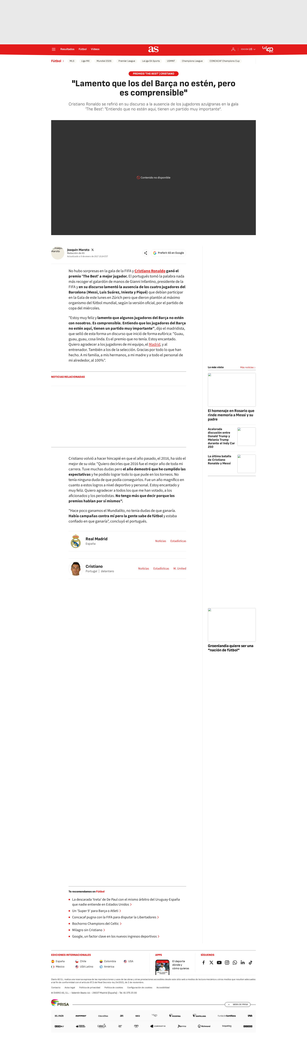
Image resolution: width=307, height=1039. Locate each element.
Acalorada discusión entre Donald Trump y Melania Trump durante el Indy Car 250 (221, 438)
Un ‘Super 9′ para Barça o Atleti (95, 910)
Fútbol (83, 49)
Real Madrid (96, 539)
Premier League (127, 60)
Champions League (192, 60)
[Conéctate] (233, 49)
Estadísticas (178, 541)
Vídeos (95, 49)
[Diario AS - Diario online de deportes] (153, 49)
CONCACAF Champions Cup (225, 60)
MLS (72, 60)
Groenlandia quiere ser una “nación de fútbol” (230, 648)
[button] (145, 253)
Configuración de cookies (139, 987)
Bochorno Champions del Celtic (95, 923)
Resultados (67, 49)
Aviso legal (70, 987)
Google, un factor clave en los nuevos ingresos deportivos (114, 936)
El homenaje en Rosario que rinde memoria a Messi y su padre (231, 415)
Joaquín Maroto (78, 250)
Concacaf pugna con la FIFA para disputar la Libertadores (114, 917)
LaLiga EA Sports (151, 60)
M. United (179, 568)
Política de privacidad (89, 987)
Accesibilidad (163, 987)
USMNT (171, 60)
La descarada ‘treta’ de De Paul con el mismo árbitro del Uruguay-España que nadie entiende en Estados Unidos (126, 902)
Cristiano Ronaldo (149, 271)
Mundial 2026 (104, 60)
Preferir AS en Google (171, 253)
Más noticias (247, 367)
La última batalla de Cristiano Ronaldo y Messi (219, 459)
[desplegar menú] (53, 49)
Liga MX (85, 60)
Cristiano (94, 566)
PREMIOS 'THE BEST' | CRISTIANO (153, 73)
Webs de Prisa (240, 1004)
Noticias (160, 541)
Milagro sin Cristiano (87, 930)
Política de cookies (113, 987)
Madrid (154, 344)
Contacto (55, 987)
